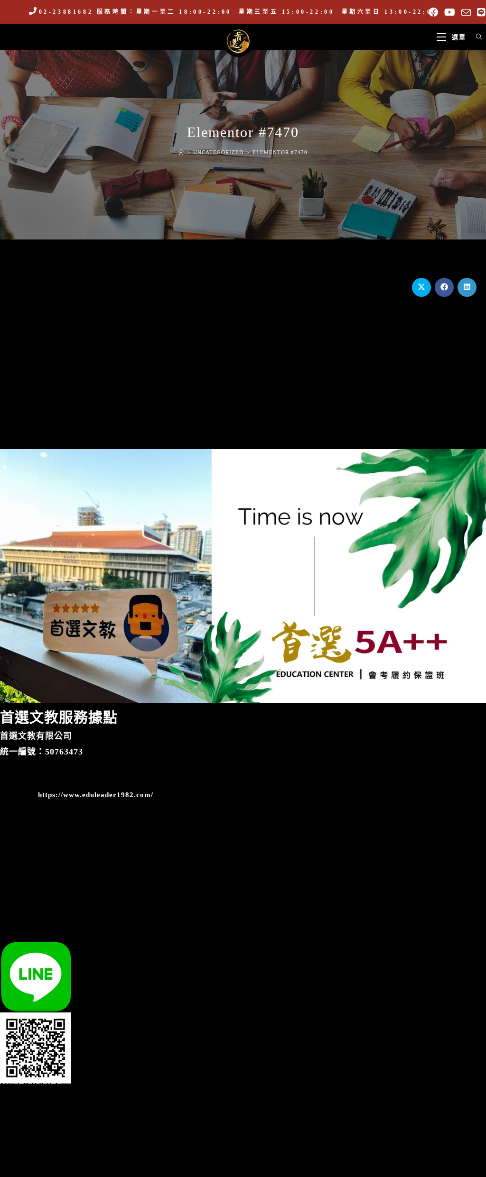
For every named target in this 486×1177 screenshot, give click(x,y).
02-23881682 (66, 12)
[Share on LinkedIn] (467, 287)
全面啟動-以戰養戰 (85, 378)
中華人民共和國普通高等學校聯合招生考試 (243, 383)
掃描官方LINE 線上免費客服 (49, 937)
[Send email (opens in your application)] (466, 13)
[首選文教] (238, 41)
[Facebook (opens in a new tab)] (433, 12)
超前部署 (400, 378)
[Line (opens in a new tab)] (480, 12)
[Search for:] (476, 37)
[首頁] (181, 152)
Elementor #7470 (280, 152)
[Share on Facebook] (444, 287)
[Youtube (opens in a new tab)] (449, 12)
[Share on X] (421, 287)
